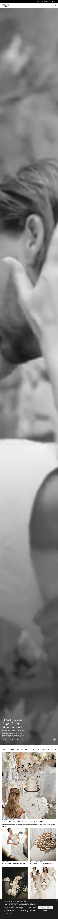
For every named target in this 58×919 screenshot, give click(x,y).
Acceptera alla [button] (45, 907)
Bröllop (12, 749)
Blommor (20, 749)
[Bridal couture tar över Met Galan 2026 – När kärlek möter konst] (43, 886)
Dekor (27, 749)
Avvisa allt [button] (45, 910)
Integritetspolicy (19, 908)
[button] (20, 917)
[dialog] (29, 909)
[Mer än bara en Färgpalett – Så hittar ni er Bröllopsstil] (29, 789)
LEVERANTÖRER (16, 739)
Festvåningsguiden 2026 (42, 1)
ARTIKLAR (5, 739)
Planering (46, 749)
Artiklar (4, 749)
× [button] (56, 900)
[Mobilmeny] (55, 5)
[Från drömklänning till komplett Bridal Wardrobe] (15, 847)
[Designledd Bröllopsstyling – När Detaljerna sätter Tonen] (15, 886)
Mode (38, 749)
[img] (6, 5)
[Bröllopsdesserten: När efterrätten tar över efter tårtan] (43, 847)
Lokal (33, 749)
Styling (53, 749)
